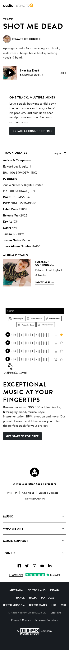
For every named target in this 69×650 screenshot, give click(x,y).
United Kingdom (14, 605)
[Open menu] (63, 5)
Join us (9, 553)
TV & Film (12, 492)
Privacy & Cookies (20, 620)
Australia (16, 590)
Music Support (15, 541)
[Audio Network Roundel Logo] (34, 472)
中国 (63, 605)
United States (38, 605)
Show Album (44, 282)
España (55, 590)
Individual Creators (35, 498)
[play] (10, 72)
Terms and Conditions (46, 620)
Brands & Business (48, 492)
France (20, 597)
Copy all (57, 153)
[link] (18, 5)
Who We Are (13, 528)
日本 (53, 605)
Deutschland (36, 590)
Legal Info (55, 612)
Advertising (28, 492)
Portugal (47, 597)
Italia (33, 597)
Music (8, 516)
